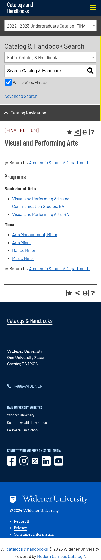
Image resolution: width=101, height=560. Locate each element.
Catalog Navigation (28, 112)
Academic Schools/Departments (59, 162)
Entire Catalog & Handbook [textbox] (32, 57)
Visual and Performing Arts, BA (40, 214)
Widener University (20, 415)
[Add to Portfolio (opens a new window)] (69, 132)
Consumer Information (34, 534)
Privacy (20, 528)
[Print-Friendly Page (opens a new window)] (85, 132)
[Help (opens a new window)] (92, 132)
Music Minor (23, 258)
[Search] (90, 71)
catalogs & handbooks (27, 548)
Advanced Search (20, 96)
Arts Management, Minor (34, 234)
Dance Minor (23, 250)
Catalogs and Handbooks (20, 8)
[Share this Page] (77, 132)
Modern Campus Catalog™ (61, 556)
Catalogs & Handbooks (29, 320)
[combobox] (50, 25)
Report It (21, 521)
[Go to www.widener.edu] (49, 500)
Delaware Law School (22, 430)
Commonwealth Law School (27, 422)
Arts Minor (21, 242)
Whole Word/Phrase (30, 82)
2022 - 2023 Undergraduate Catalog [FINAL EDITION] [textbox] (51, 25)
